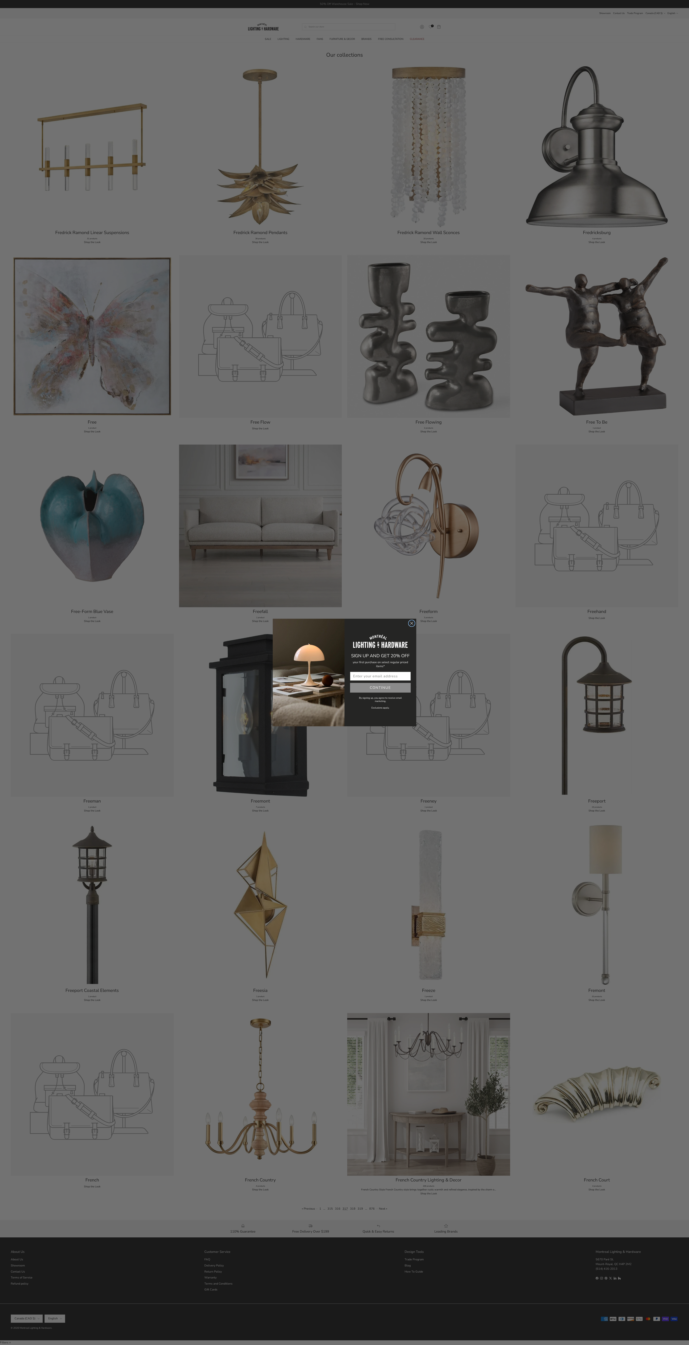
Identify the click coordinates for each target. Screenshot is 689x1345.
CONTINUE (380, 687)
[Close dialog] (412, 623)
